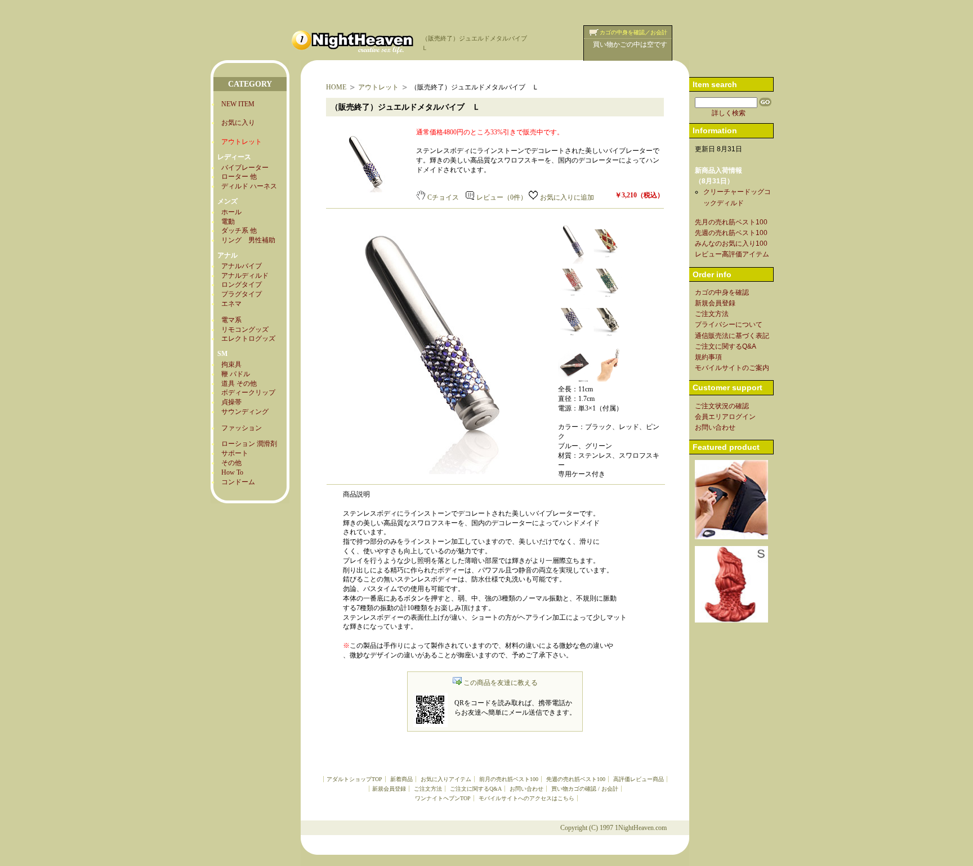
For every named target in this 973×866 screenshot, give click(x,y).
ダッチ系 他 (239, 230)
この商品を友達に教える (500, 683)
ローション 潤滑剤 (249, 444)
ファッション (241, 428)
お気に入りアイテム (446, 779)
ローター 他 (239, 177)
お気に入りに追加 (567, 197)
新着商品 (401, 779)
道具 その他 (239, 383)
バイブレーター (245, 168)
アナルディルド (245, 275)
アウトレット (378, 87)
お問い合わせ (526, 789)
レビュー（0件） (501, 197)
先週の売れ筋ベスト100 (575, 779)
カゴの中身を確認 (722, 292)
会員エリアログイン (725, 417)
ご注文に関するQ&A (476, 789)
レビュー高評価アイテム (732, 254)
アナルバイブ (241, 266)
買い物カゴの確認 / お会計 (584, 789)
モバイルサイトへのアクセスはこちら (526, 798)
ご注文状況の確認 (722, 406)
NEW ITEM (238, 104)
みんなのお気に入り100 (731, 243)
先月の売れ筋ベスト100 (731, 222)
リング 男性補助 (248, 240)
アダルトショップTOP (354, 779)
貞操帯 (231, 402)
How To (232, 472)
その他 (231, 463)
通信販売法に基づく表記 (732, 336)
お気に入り (238, 123)
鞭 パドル (235, 374)
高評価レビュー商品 (638, 779)
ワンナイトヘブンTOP (443, 798)
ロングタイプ (241, 284)
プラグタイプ (241, 294)
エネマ (231, 304)
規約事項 (708, 357)
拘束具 (231, 364)
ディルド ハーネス (249, 186)
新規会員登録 (389, 789)
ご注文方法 (428, 789)
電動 (228, 221)
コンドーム (238, 482)
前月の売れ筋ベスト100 (508, 779)
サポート (234, 453)
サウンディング (245, 412)
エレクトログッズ (248, 338)
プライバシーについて (728, 324)
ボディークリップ (248, 392)
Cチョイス (443, 197)
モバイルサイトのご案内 (732, 368)
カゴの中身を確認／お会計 (633, 32)
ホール (231, 212)
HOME (336, 87)
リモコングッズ (245, 329)
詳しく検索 (729, 113)
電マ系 (231, 320)
